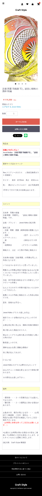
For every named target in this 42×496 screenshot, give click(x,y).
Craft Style (21, 10)
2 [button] (19, 84)
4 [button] (26, 84)
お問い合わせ (21, 474)
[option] (21, 48)
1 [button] (16, 84)
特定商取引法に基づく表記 (21, 469)
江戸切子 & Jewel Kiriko (11, 107)
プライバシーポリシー (21, 463)
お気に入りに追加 (21, 129)
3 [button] (23, 84)
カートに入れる (21, 122)
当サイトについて (21, 457)
